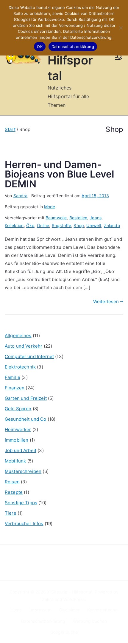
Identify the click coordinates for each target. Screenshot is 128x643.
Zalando (112, 225)
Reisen (12, 482)
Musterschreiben (23, 471)
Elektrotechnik (20, 367)
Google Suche (64, 632)
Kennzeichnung (102, 609)
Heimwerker (18, 429)
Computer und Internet (29, 356)
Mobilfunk (15, 461)
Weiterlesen (106, 301)
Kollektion (14, 225)
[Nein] (121, 28)
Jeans (96, 217)
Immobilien (17, 440)
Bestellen (78, 217)
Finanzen (14, 388)
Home (16, 609)
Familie (12, 377)
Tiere (10, 513)
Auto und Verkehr (23, 346)
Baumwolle (56, 217)
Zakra (48, 599)
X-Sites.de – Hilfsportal (69, 591)
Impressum (40, 609)
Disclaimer (69, 609)
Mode (49, 206)
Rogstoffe (61, 225)
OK (40, 46)
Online (43, 225)
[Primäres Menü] (118, 57)
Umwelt (93, 225)
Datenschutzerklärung (43, 621)
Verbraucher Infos (24, 523)
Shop (79, 225)
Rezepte (14, 492)
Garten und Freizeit (26, 398)
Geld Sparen (18, 408)
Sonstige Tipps (21, 502)
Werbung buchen (90, 621)
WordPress (74, 599)
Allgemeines (18, 335)
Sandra (20, 195)
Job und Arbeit (20, 450)
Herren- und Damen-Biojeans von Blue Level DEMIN (59, 174)
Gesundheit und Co (25, 419)
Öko (30, 225)
